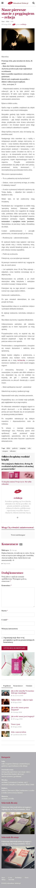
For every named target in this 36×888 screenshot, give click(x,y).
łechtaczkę (21, 360)
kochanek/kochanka (9, 774)
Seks (7, 21)
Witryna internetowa (10, 629)
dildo (8, 448)
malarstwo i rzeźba (27, 790)
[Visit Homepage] (18, 3)
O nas (10, 877)
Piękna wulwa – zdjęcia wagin (22, 700)
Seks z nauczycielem (18, 732)
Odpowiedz (6, 563)
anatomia (5, 784)
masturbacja (24, 764)
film (17, 790)
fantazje (16, 764)
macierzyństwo (7, 776)
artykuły (5, 782)
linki (32, 784)
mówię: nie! (22, 782)
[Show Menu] (2, 3)
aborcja (20, 774)
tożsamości (13, 782)
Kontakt (11, 879)
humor (20, 793)
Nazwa (5, 611)
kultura (4, 790)
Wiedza (4, 780)
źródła (11, 799)
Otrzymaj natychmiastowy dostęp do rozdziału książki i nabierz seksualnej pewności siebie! (18, 466)
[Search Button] (33, 3)
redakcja (23, 24)
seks (12, 21)
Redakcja (18, 877)
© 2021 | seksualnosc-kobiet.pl (11, 883)
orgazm (9, 764)
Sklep (3, 879)
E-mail (5, 620)
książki (12, 784)
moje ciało (25, 772)
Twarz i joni (15, 724)
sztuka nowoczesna (9, 793)
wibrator (13, 451)
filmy (28, 784)
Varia (26, 877)
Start (3, 21)
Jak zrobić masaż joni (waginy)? (22, 716)
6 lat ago (14, 550)
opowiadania (13, 766)
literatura (11, 790)
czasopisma (20, 784)
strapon (5, 451)
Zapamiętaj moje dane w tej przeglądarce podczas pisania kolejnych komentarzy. (19, 640)
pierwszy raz (15, 772)
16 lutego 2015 (6, 24)
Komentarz (7, 585)
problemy (17, 776)
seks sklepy (23, 766)
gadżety (15, 448)
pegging (23, 448)
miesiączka (6, 772)
